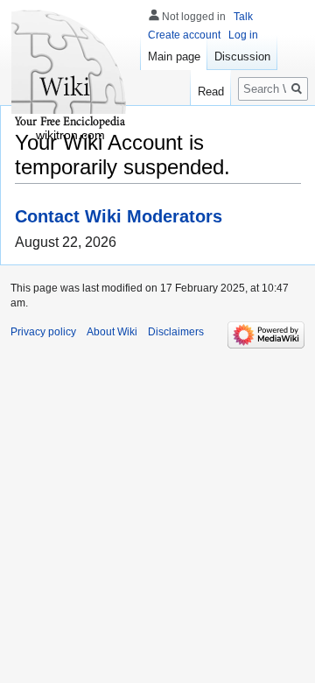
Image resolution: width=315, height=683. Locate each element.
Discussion (242, 56)
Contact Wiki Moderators (118, 216)
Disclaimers (176, 332)
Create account (184, 35)
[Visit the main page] (70, 70)
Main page (174, 56)
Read (211, 91)
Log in (243, 35)
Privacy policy (43, 332)
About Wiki (112, 332)
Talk (243, 17)
